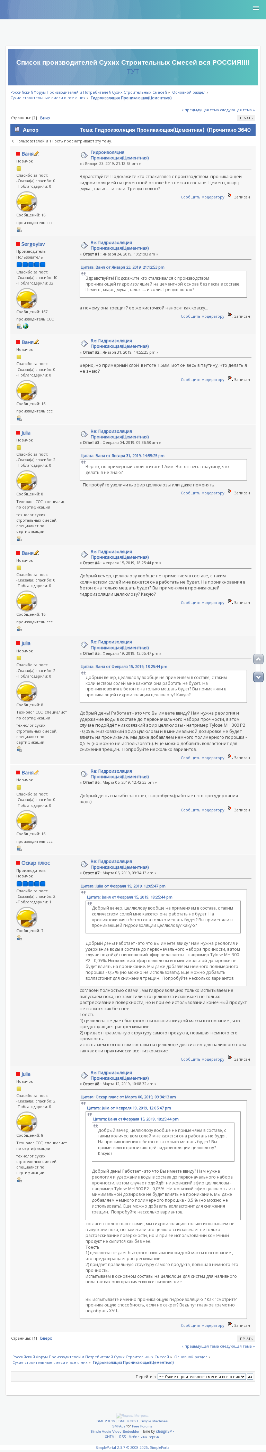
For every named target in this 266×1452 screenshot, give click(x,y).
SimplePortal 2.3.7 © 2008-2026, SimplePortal (133, 1447)
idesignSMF (165, 1431)
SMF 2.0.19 (106, 1421)
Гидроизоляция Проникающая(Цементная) (120, 155)
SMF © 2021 (128, 1421)
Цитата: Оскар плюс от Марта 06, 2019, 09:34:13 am (128, 1096)
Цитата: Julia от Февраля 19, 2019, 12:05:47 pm (123, 885)
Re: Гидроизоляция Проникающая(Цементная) (120, 245)
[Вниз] (258, 676)
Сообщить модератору (202, 196)
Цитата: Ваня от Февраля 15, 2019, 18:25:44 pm (124, 666)
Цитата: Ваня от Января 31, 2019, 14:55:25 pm (123, 455)
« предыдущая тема (200, 109)
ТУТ (133, 71)
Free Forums (142, 1426)
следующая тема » (237, 109)
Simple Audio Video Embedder (114, 1431)
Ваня (27, 153)
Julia (25, 432)
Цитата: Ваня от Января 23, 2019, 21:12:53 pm (123, 267)
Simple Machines (154, 1421)
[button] (256, 8)
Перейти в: (146, 1376)
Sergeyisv (33, 243)
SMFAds (118, 1426)
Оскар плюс (35, 862)
